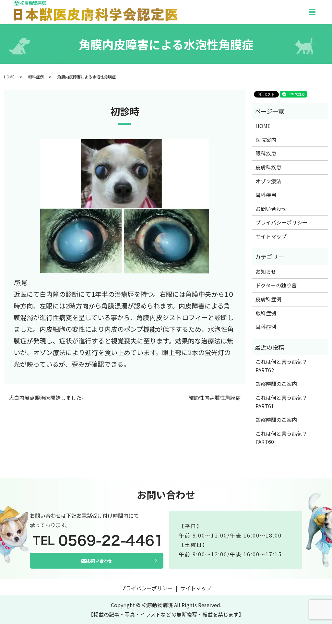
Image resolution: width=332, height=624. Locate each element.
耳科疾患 (265, 195)
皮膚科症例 (268, 299)
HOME (9, 76)
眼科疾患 (265, 153)
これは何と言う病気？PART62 (281, 366)
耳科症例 (265, 326)
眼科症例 (36, 76)
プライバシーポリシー (281, 222)
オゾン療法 (268, 181)
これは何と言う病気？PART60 (281, 438)
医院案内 (265, 140)
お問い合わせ (271, 209)
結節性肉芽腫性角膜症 (215, 397)
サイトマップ (271, 236)
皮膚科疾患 (268, 167)
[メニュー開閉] (312, 12)
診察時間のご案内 (276, 383)
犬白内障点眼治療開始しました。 (48, 397)
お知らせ (265, 271)
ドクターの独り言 (276, 285)
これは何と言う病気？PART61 (281, 402)
